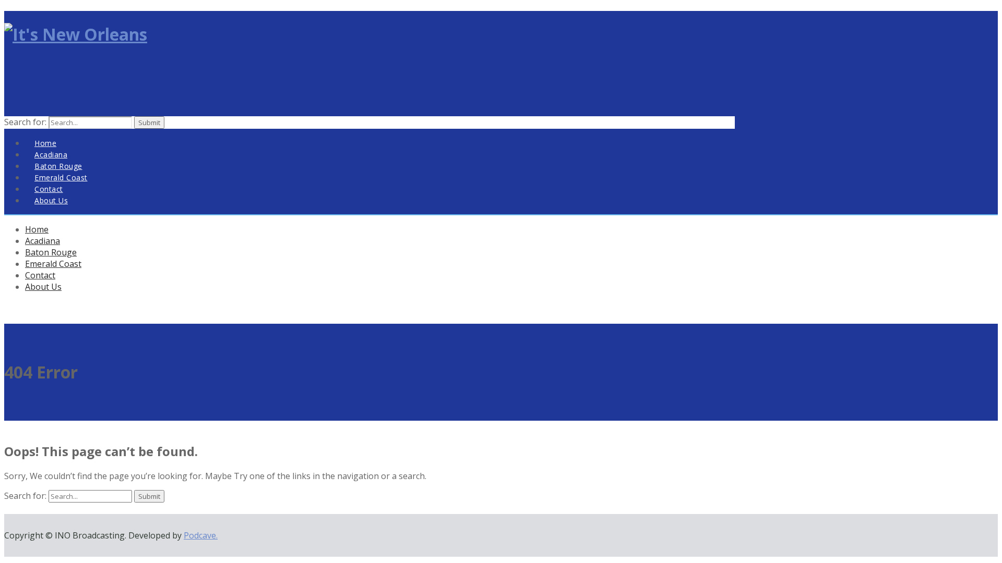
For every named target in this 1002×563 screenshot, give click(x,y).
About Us (51, 200)
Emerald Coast (53, 264)
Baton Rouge (51, 252)
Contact (40, 275)
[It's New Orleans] (75, 34)
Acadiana (42, 241)
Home (37, 229)
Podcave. (201, 535)
